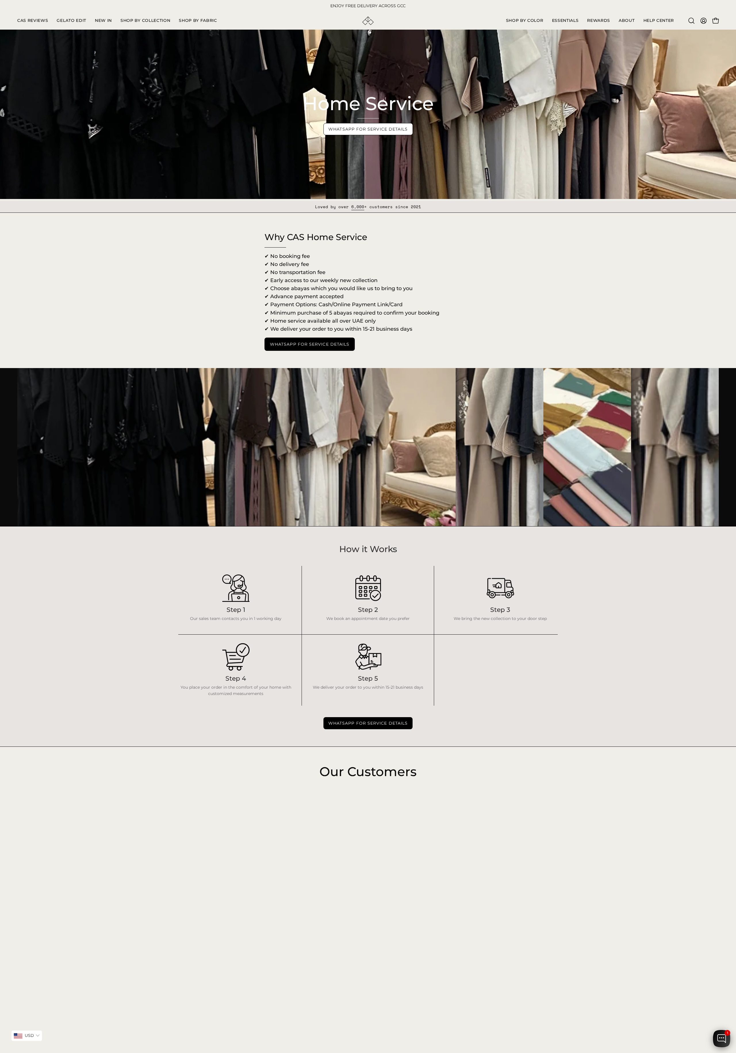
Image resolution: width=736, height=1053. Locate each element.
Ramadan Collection (198, 891)
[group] (368, 6)
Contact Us (267, 899)
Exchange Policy (273, 882)
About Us (265, 891)
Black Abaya (190, 865)
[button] (145, 21)
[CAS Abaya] (368, 20)
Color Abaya (190, 874)
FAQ (260, 865)
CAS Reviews (191, 899)
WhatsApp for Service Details (368, 129)
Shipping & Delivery (276, 874)
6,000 (357, 207)
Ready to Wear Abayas (200, 882)
